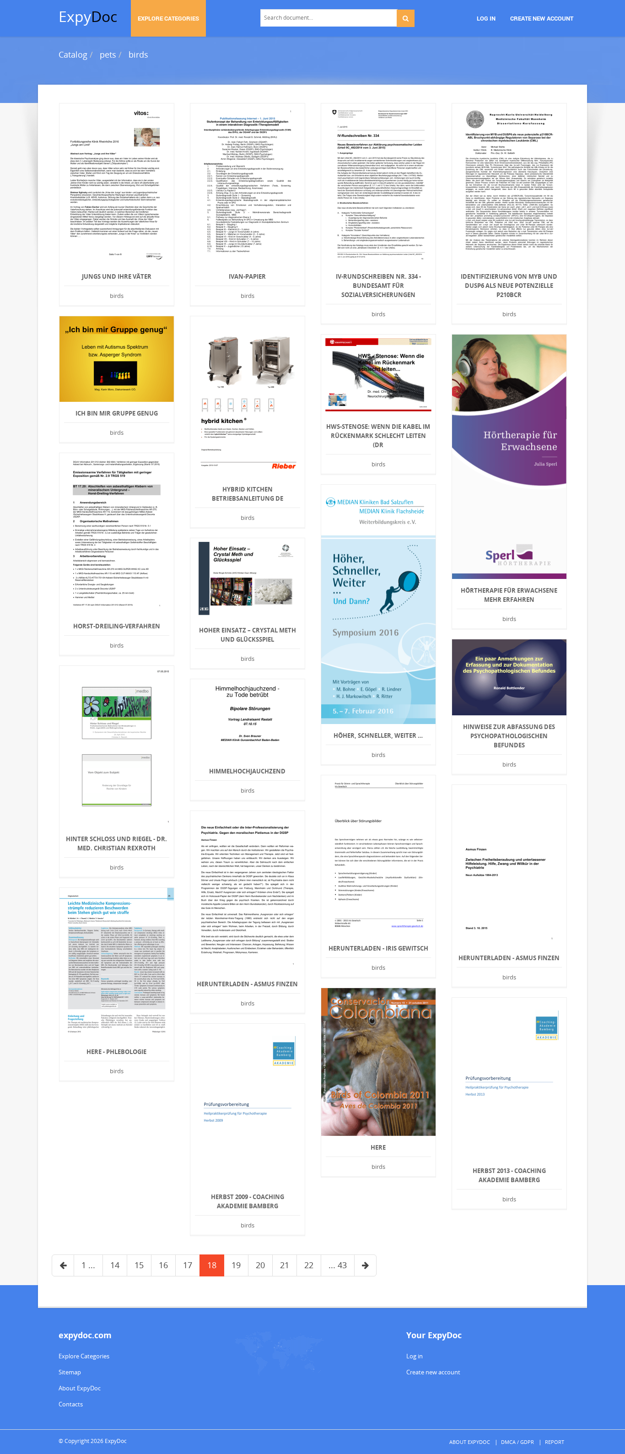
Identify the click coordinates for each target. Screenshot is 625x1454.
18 (211, 1264)
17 (187, 1264)
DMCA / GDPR (517, 1441)
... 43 (338, 1264)
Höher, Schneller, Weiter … (378, 735)
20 (260, 1264)
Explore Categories (84, 1356)
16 (163, 1264)
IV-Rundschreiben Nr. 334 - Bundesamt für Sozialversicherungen (378, 285)
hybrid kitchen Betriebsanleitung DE (247, 494)
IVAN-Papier (247, 276)
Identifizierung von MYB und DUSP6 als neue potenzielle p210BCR (509, 285)
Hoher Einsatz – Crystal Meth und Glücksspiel (247, 634)
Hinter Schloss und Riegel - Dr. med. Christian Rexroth (116, 843)
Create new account (433, 1372)
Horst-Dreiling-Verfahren (116, 626)
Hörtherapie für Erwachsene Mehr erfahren (509, 595)
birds (138, 54)
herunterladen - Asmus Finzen (509, 958)
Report (554, 1441)
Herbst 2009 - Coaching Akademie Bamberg (247, 1201)
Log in (414, 1356)
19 (236, 1264)
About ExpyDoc (80, 1388)
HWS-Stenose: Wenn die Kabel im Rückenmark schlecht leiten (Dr (378, 435)
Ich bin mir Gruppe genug (116, 413)
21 (284, 1264)
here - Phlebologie (116, 1052)
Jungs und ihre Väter (116, 276)
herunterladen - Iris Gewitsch (378, 948)
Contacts (71, 1404)
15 (139, 1264)
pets (108, 54)
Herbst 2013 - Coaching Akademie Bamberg (509, 1175)
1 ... (88, 1264)
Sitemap (70, 1372)
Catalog (73, 54)
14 (114, 1264)
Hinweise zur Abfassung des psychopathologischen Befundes (509, 736)
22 (308, 1264)
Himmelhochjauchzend (247, 771)
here (378, 1147)
